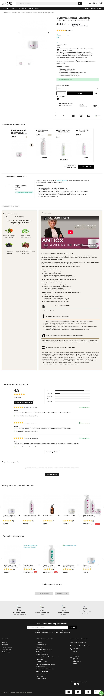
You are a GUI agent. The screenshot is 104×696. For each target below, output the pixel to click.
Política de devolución (42, 654)
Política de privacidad (41, 661)
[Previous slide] (18, 33)
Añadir (80, 93)
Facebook (72, 684)
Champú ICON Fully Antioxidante (84, 131)
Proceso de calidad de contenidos (45, 669)
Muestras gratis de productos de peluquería (47, 656)
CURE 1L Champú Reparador (43, 131)
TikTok (81, 684)
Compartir (58, 99)
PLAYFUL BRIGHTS (62, 180)
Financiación (39, 659)
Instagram (78, 684)
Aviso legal (39, 642)
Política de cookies (41, 652)
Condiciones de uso (41, 644)
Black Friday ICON (41, 678)
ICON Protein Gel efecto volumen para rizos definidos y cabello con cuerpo (64, 132)
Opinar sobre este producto (23, 402)
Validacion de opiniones (42, 671)
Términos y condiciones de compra (45, 664)
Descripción (70, 213)
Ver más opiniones (52, 452)
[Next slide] (49, 33)
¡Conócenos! (39, 647)
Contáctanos (39, 676)
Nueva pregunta (52, 474)
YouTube (75, 684)
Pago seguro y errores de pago (44, 649)
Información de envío (41, 674)
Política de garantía (41, 666)
